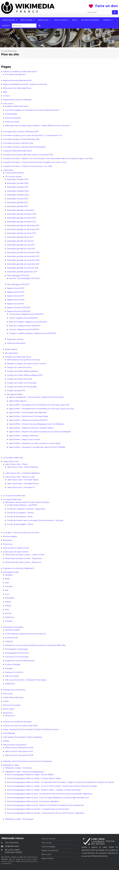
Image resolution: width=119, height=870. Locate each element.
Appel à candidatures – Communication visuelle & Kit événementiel (36, 397)
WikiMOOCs (10, 684)
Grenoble (9, 586)
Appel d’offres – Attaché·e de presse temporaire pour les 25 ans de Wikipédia (40, 432)
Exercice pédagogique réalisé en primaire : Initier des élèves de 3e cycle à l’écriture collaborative (45, 813)
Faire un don (60, 20)
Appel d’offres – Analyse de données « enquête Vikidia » (31, 428)
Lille (6, 590)
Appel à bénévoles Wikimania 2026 (17, 80)
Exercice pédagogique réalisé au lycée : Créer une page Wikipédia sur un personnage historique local (48, 798)
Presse (106, 20)
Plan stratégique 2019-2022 (18, 275)
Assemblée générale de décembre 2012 (23, 226)
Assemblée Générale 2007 (17, 187)
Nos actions (26, 20)
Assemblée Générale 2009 (17, 195)
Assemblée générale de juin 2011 (20, 237)
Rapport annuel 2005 (15, 288)
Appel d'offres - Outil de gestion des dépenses (27, 412)
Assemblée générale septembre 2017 (22, 272)
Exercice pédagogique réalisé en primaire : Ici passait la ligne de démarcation (38, 809)
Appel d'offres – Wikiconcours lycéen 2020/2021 (28, 420)
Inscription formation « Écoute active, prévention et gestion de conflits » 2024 (34, 162)
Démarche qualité (12, 630)
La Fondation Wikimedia (13, 458)
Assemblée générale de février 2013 (21, 233)
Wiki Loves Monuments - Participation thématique (25, 680)
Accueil (4, 51)
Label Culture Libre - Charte (16, 464)
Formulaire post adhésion (15, 74)
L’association (8, 20)
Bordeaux (9, 575)
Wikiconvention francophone (14, 745)
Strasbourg (9, 617)
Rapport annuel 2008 (15, 300)
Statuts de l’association (16, 343)
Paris (7, 610)
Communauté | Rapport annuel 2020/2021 (26, 314)
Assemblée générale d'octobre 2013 (21, 218)
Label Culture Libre (10, 461)
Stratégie (9, 668)
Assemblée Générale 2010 (17, 199)
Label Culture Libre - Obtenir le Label (20, 477)
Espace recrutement (49, 850)
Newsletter (7, 540)
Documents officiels (13, 177)
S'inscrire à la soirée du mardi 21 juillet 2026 (20, 726)
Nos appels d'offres (14, 394)
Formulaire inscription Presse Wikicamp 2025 (21, 139)
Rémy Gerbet (8, 709)
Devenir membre (48, 839)
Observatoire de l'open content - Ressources (23, 562)
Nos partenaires (11, 353)
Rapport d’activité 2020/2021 (18, 311)
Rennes (8, 613)
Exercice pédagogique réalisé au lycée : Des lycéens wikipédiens (33, 801)
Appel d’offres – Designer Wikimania (23, 436)
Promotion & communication (17, 657)
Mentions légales (10, 536)
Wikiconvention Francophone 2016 (19, 748)
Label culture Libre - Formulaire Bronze (23, 483)
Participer (43, 20)
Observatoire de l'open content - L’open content (24, 555)
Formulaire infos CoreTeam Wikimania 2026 (20, 132)
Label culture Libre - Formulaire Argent (22, 480)
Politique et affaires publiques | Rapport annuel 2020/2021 (32, 333)
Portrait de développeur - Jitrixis (20, 517)
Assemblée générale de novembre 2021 (23, 264)
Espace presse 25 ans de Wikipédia (17, 100)
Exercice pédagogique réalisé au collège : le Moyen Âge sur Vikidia (34, 778)
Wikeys (6, 741)
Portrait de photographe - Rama (20, 524)
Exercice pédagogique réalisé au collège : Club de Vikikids (30, 775)
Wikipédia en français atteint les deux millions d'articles (27, 502)
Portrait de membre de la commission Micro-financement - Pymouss (35, 520)
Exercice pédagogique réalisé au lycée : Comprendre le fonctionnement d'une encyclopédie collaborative (49, 794)
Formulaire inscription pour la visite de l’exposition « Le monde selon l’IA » (32, 135)
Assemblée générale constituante (20, 210)
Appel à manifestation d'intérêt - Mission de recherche (25, 84)
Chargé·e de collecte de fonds (19, 367)
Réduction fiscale (12, 122)
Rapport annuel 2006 (15, 292)
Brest (7, 579)
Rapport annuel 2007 (15, 296)
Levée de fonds (11, 638)
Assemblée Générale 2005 (17, 179)
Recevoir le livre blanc (12, 705)
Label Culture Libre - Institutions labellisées (22, 473)
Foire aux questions (13, 118)
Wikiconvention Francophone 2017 (19, 751)
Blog (74, 20)
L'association (8, 170)
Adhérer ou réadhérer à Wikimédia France (20, 72)
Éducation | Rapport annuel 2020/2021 (24, 326)
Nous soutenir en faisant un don (16, 548)
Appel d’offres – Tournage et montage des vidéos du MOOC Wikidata (37, 447)
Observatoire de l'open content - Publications (23, 558)
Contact (6, 26)
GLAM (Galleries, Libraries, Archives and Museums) (25, 634)
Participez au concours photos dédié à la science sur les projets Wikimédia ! (35, 645)
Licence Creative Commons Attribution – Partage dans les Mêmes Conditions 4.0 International (19, 861)
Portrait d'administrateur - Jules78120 (22, 505)
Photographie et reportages (16, 649)
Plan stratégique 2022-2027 (18, 284)
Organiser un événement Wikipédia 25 (18, 568)
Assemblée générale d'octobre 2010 (21, 214)
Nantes (8, 602)
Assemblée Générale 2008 (18, 191)
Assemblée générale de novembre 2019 (23, 256)
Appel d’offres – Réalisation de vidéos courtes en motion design (34, 443)
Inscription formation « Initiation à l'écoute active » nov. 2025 (27, 166)
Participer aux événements (14, 690)
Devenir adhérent (90, 20)
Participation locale (10, 572)
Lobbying (9, 641)
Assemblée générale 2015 (17, 202)
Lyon (7, 594)
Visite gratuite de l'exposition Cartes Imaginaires (22, 737)
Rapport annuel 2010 (15, 304)
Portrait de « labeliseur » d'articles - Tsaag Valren (26, 509)
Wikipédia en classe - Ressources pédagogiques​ (24, 772)
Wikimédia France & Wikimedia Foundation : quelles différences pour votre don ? (38, 126)
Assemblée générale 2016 (17, 206)
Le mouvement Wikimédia (14, 496)
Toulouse (8, 621)
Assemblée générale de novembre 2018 (23, 252)
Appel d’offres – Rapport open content (24, 439)
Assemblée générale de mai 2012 (20, 241)
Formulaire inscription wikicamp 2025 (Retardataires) (24, 147)
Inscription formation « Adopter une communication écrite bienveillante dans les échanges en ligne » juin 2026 (48, 158)
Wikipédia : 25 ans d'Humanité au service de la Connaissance (27, 761)
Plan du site (8, 694)
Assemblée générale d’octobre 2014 (21, 222)
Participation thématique (13, 627)
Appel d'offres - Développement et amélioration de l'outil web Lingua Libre (39, 405)
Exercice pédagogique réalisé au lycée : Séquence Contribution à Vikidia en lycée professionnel (45, 805)
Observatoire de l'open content (15, 552)
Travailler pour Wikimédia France (18, 357)
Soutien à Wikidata (12, 664)
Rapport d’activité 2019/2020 (18, 307)
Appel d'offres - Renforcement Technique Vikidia (28, 416)
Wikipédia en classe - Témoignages (19, 819)
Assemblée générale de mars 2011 (21, 245)
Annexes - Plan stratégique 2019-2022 (24, 278)
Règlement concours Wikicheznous (19, 661)
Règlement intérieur (15, 339)
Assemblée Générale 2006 (17, 183)
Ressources (8, 713)
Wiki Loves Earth (12, 676)
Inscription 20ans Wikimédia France (17, 151)
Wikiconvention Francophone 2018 (19, 755)
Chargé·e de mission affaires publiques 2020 (25, 375)
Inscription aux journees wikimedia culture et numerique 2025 (28, 155)
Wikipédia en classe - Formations (18, 768)
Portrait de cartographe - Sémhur (20, 513)
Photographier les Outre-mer (17, 653)
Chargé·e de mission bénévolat (19, 379)
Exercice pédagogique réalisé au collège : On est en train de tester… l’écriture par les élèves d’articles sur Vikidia (52, 786)
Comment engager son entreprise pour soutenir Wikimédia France (32, 110)
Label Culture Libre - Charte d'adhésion (22, 467)
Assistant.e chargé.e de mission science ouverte (26, 364)
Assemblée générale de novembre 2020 (23, 260)
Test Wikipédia (9, 733)
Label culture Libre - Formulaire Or (21, 487)
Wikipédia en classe (11, 765)
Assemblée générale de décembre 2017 (23, 229)
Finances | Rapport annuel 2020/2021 (24, 329)
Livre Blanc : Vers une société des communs (21, 533)
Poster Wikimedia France (13, 697)
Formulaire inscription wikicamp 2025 (18, 143)
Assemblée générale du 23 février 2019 (22, 268)
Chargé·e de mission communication (22, 383)
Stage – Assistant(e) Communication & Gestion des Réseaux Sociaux (31, 729)
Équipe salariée (11, 349)
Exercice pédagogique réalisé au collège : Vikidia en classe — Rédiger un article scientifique (44, 790)
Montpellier (9, 598)
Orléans (8, 606)
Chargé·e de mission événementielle (22, 387)
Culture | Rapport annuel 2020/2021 (23, 318)
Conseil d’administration (14, 173)
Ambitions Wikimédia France (16, 106)
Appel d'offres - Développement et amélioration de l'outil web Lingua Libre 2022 (41, 409)
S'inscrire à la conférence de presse (17, 722)
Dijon (7, 583)
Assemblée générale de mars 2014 (21, 249)
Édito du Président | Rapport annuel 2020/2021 (28, 322)
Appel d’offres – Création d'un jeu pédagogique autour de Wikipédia (36, 424)
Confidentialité (11, 114)
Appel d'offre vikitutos (18, 401)
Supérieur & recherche (14, 672)
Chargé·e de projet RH (16, 390)
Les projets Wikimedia (12, 499)
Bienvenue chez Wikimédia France (17, 88)
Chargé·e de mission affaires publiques (22, 371)
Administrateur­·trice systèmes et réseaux (23, 360)
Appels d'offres (47, 858)
